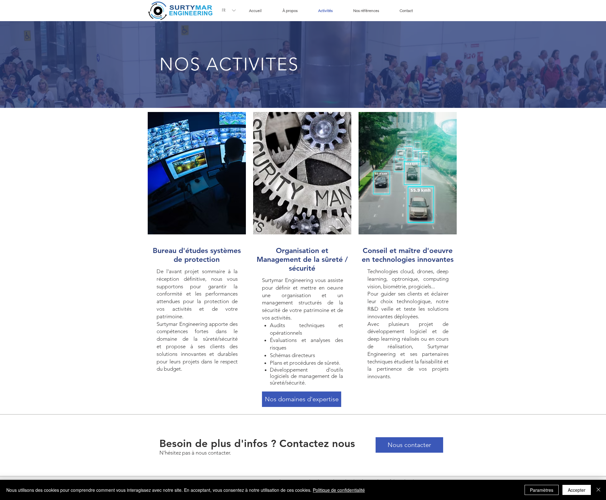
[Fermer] (598, 490)
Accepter (576, 490)
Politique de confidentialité (339, 490)
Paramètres (541, 490)
